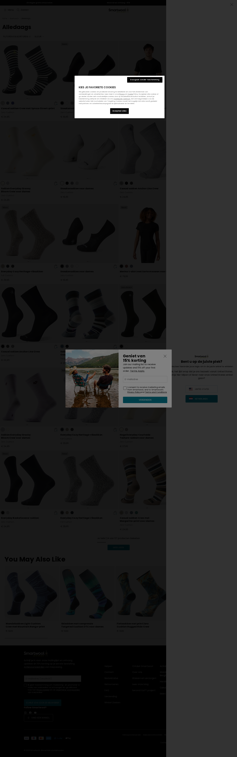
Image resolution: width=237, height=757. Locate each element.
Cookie (130, 94)
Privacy (122, 94)
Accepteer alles (119, 111)
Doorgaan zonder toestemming (144, 80)
